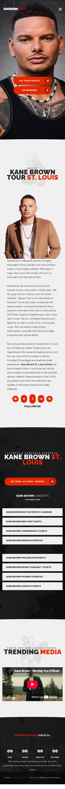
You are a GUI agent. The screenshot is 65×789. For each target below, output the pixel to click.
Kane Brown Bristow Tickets (24, 521)
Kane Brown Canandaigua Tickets (26, 531)
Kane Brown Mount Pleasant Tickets (28, 567)
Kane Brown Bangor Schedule (24, 540)
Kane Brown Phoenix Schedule (24, 576)
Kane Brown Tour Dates (19, 777)
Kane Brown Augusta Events (23, 586)
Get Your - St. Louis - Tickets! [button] (27, 481)
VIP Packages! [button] (29, 90)
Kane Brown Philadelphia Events (26, 558)
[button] (60, 9)
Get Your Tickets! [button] (29, 81)
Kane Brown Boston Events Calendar (29, 512)
